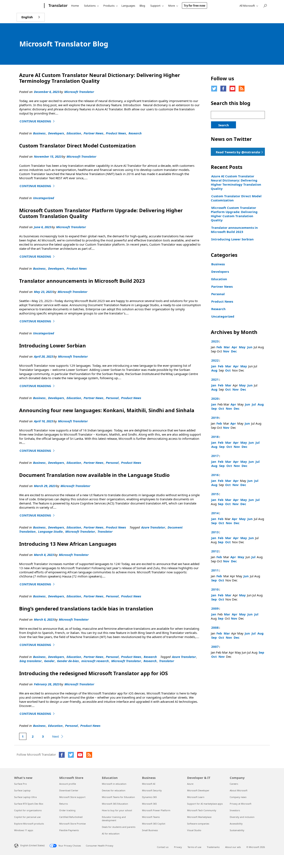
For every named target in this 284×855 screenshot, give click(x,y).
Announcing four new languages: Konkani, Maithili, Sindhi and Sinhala (107, 410)
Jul (254, 404)
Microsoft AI (148, 783)
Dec (234, 351)
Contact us (162, 847)
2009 (215, 608)
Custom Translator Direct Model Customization (77, 145)
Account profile (67, 783)
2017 (215, 456)
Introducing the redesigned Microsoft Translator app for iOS (93, 673)
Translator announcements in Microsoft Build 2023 (82, 280)
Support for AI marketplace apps (205, 803)
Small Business (150, 830)
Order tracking (67, 810)
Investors (235, 810)
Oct (228, 370)
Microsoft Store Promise (72, 823)
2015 (215, 494)
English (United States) (32, 845)
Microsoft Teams (151, 816)
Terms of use (194, 847)
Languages (128, 5)
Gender (49, 661)
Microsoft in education (114, 783)
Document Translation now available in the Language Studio (94, 474)
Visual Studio (194, 830)
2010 (215, 589)
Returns (63, 803)
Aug (214, 370)
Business (39, 133)
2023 (215, 341)
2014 (215, 513)
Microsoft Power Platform (156, 810)
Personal (112, 398)
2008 (215, 627)
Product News (116, 133)
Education (74, 133)
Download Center (68, 790)
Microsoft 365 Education (115, 803)
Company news (238, 797)
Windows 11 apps (23, 830)
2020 (215, 398)
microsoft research (95, 661)
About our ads (233, 847)
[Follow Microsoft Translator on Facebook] (223, 88)
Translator (105, 531)
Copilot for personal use (27, 816)
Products (109, 5)
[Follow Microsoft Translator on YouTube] (232, 88)
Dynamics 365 (149, 797)
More (171, 5)
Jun (249, 347)
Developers (56, 133)
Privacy (178, 847)
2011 (215, 570)
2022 (215, 360)
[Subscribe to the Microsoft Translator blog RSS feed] (89, 754)
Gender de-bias (68, 661)
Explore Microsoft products (29, 823)
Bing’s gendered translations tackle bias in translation (86, 608)
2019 (215, 417)
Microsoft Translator (79, 92)
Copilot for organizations (28, 810)
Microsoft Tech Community (201, 810)
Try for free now (194, 5)
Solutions (90, 5)
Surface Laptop (22, 790)
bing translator (31, 661)
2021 (215, 379)
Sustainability (237, 830)
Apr (234, 347)
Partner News (93, 133)
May (242, 347)
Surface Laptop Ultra (25, 797)
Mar (227, 347)
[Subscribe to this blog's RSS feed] (241, 88)
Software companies (198, 823)
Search (223, 125)
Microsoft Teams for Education (118, 797)
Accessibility (236, 823)
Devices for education (113, 790)
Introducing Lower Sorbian (52, 345)
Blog (142, 5)
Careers (234, 783)
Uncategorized (43, 198)
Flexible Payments (69, 830)
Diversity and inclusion (242, 816)
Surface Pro (20, 783)
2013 (215, 532)
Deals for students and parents (118, 826)
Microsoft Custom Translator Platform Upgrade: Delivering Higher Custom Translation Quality (101, 213)
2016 (215, 475)
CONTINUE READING (38, 121)
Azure (190, 783)
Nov (226, 351)
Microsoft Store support (72, 797)
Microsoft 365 (149, 803)
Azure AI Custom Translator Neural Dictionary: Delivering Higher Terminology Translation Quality (99, 78)
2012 (215, 551)
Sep (214, 408)
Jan (213, 366)
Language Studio (50, 531)
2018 (215, 437)
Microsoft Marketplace (199, 816)
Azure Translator (153, 527)
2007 (215, 646)
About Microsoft (238, 790)
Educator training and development (114, 818)
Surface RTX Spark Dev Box (28, 803)
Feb (219, 347)
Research (135, 133)
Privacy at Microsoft (240, 803)
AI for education (111, 833)
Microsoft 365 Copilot (153, 823)
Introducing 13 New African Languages (67, 543)
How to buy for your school (117, 810)
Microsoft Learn (195, 797)
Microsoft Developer (198, 790)
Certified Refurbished (71, 816)
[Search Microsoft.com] (265, 5)
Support (155, 5)
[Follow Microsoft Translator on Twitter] (214, 88)
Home (75, 5)
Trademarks (213, 847)
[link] (238, 152)
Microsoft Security (152, 790)
